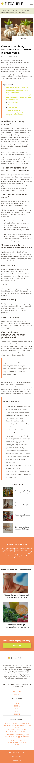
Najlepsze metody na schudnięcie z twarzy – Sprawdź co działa (17, 625)
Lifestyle (17, 706)
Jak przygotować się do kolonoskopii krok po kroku (17, 731)
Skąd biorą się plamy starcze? (17, 87)
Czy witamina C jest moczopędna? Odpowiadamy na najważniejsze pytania (17, 736)
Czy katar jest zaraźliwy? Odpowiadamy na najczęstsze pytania (17, 742)
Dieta (17, 703)
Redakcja (17, 692)
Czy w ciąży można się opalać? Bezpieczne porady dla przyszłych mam (17, 725)
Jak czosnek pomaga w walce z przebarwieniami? (17, 91)
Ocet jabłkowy (13, 107)
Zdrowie (14, 10)
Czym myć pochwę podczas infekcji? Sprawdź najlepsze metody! (22, 504)
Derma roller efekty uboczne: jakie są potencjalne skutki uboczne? (22, 528)
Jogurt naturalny (14, 110)
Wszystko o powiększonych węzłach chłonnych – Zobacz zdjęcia (17, 596)
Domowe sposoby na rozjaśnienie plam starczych (18, 99)
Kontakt (17, 694)
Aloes (10, 105)
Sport (17, 709)
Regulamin (17, 760)
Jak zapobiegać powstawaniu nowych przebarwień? (17, 114)
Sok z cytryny (13, 102)
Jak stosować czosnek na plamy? (19, 95)
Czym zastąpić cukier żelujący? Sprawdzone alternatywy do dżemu (23, 516)
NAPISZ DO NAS (17, 645)
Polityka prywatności (17, 753)
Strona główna (5, 10)
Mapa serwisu (17, 756)
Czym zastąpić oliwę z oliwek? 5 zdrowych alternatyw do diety (23, 492)
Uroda (17, 711)
